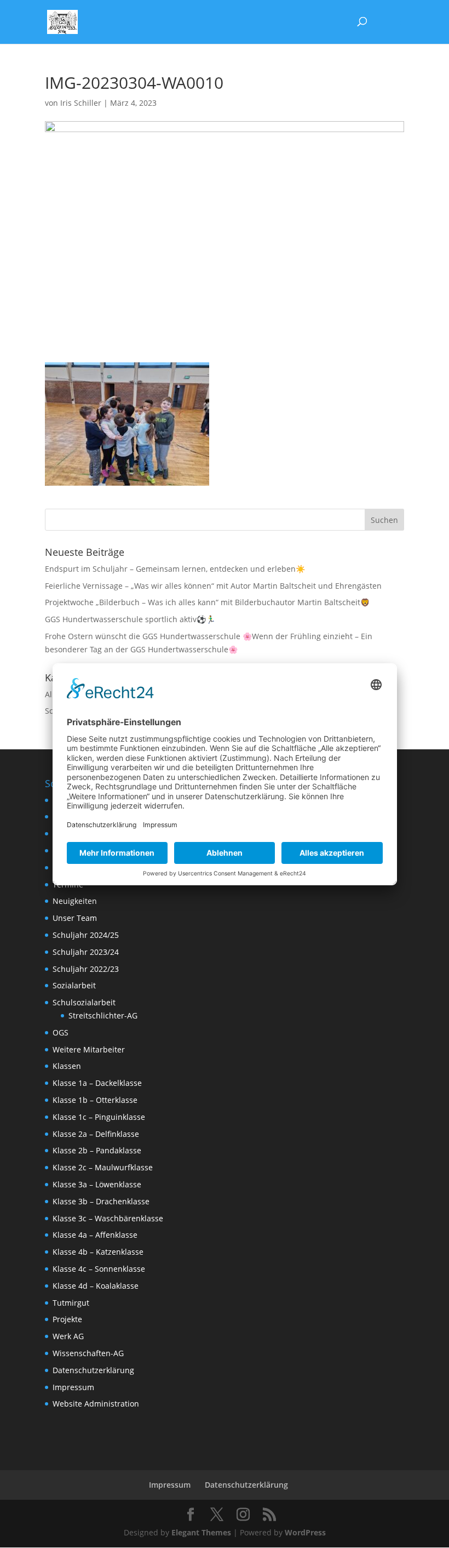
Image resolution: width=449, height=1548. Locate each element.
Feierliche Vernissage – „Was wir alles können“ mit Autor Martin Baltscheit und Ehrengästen (213, 585)
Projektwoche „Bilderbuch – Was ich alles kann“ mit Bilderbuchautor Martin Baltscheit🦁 (207, 602)
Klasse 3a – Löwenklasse (97, 1184)
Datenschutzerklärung (93, 1370)
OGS (60, 1032)
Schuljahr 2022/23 (86, 969)
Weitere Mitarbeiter (89, 1049)
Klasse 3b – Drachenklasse (101, 1201)
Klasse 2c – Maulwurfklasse (103, 1167)
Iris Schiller (80, 103)
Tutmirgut (71, 1302)
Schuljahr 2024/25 (86, 935)
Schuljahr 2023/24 (86, 952)
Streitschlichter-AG (102, 1015)
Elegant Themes (201, 1532)
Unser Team (75, 918)
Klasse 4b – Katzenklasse (98, 1252)
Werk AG (68, 1336)
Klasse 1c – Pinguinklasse (99, 1117)
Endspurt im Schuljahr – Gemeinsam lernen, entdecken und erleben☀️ (175, 569)
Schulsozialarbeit (84, 1002)
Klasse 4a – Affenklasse (95, 1235)
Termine (68, 884)
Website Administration (96, 1403)
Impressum (73, 1387)
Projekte (67, 1319)
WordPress (305, 1532)
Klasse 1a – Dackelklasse (97, 1083)
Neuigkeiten (75, 901)
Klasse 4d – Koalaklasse (96, 1285)
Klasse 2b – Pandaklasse (97, 1150)
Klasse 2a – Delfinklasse (96, 1134)
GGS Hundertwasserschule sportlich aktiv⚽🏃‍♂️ (130, 619)
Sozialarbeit (74, 985)
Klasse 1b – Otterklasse (95, 1100)
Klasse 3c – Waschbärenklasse (108, 1218)
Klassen (67, 1066)
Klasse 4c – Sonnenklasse (99, 1269)
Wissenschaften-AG (88, 1353)
